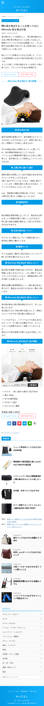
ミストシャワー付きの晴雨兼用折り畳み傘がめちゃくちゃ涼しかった (27, 479)
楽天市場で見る (27, 74)
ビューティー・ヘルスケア (12, 432)
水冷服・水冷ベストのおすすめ (26, 490)
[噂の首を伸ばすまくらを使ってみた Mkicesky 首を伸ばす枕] (25, 423)
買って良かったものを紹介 (22, 700)
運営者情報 (24, 691)
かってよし (22, 10)
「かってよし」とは (12, 691)
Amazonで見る (10, 74)
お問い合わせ (33, 691)
